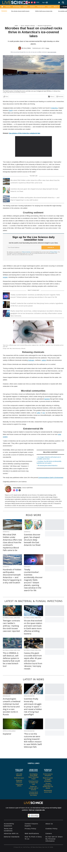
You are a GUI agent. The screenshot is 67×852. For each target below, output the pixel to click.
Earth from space (43, 505)
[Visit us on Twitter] (24, 2)
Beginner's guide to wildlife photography (48, 779)
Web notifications (32, 833)
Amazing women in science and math (33, 782)
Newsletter (60, 96)
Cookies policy (51, 828)
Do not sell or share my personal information (54, 839)
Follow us (52, 96)
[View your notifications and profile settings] (59, 2)
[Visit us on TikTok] (35, 2)
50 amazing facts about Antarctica (47, 465)
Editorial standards (11, 837)
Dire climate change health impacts (20, 11)
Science (32, 7)
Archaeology (17, 7)
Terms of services (26, 252)
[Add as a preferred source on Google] (33, 815)
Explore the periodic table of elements (33, 788)
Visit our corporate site (37, 810)
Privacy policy (30, 828)
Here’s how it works (51, 52)
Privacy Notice (53, 252)
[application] (33, 146)
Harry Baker (27, 48)
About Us (49, 824)
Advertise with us (11, 833)
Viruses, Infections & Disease (28, 25)
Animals (8, 7)
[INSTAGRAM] (14, 490)
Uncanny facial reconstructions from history (33, 793)
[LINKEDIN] (17, 490)
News (47, 48)
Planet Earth (41, 7)
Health (25, 7)
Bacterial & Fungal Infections (44, 25)
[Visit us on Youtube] (29, 2)
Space (49, 7)
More (55, 7)
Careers (49, 833)
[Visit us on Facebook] (21, 2)
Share (7, 96)
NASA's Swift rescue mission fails (43, 11)
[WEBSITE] (20, 490)
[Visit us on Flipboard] (32, 2)
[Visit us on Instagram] (26, 2)
